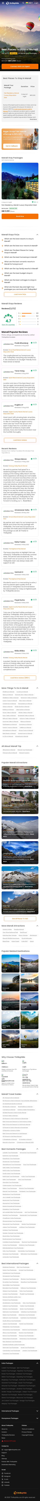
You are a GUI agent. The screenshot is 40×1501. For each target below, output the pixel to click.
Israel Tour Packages (27, 1347)
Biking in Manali (25, 721)
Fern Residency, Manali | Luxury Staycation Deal (11, 95)
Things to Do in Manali (10, 753)
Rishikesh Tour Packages (27, 1191)
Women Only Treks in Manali (24, 695)
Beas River (6, 941)
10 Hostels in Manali (25, 1139)
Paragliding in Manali (25, 703)
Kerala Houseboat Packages (12, 1206)
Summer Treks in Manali (10, 721)
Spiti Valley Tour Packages (11, 1167)
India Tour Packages (28, 1176)
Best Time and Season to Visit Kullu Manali (16, 1124)
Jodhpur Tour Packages (27, 1227)
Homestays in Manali (9, 730)
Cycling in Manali (22, 692)
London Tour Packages (10, 1294)
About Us (4, 1429)
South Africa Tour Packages (12, 1321)
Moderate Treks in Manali (26, 715)
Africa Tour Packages (10, 1333)
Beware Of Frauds (10, 1441)
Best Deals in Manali (9, 733)
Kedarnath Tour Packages (28, 1215)
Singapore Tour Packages (11, 1276)
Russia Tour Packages (26, 1333)
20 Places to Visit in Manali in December (15, 1118)
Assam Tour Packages (25, 1383)
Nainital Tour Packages (10, 1215)
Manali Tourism (24, 753)
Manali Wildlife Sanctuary (11, 938)
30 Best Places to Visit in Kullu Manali (14, 1112)
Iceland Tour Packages (10, 1306)
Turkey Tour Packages (27, 1306)
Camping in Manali (25, 724)
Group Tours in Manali (26, 730)
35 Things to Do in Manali (11, 1098)
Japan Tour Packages (10, 1324)
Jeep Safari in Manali (23, 709)
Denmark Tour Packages (11, 1347)
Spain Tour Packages (27, 1309)
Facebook (7, 1473)
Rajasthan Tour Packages (11, 1158)
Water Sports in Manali (22, 706)
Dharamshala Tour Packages (12, 1221)
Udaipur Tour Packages (10, 1230)
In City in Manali (8, 736)
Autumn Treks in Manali (27, 718)
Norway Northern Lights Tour (12, 1297)
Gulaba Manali (19, 929)
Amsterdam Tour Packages (12, 1303)
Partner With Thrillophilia (9, 1461)
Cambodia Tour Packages (11, 1350)
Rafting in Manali (8, 709)
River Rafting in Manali (25, 1107)
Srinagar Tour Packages (10, 1254)
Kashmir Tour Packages (10, 1155)
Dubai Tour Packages (10, 1270)
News (3, 1438)
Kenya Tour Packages (10, 1336)
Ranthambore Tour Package (12, 1239)
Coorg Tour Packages (10, 1245)
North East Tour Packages (11, 1176)
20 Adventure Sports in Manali (12, 1104)
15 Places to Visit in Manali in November (15, 1127)
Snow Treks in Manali (9, 712)
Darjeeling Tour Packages (11, 1209)
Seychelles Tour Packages (11, 1285)
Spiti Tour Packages (23, 1368)
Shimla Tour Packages (26, 1188)
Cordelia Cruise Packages (11, 1242)
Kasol (32, 941)
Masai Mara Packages (10, 1338)
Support (4, 1452)
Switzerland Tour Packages (11, 1273)
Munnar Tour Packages (29, 1242)
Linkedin (6, 1482)
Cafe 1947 (24, 941)
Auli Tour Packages (31, 1212)
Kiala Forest (15, 941)
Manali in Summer (9, 1142)
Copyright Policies (27, 1435)
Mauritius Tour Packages (29, 1282)
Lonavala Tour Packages (11, 1257)
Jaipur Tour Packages (10, 1227)
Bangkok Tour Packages (10, 1288)
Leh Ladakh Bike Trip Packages (12, 1212)
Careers (4, 1432)
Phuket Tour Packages (27, 1294)
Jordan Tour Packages (29, 1350)
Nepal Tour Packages (9, 1315)
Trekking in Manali (25, 727)
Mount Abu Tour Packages (11, 1236)
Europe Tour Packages (26, 1270)
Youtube (6, 1485)
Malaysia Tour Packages (27, 1315)
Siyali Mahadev (27, 938)
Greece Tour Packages (10, 1291)
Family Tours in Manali (10, 727)
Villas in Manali (7, 706)
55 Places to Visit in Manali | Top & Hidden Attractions (20, 1101)
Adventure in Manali (21, 736)
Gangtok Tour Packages (10, 1182)
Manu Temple (23, 935)
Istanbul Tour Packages (28, 1312)
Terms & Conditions (28, 1429)
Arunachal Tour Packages (11, 1203)
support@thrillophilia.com (12, 1449)
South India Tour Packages (11, 1173)
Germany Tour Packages (11, 1312)
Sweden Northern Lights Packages (14, 1344)
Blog (3, 1455)
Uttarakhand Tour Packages (12, 1164)
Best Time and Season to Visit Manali (15, 1133)
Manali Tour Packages (25, 750)
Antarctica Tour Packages (28, 1338)
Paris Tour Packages (26, 1291)
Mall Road (23, 932)
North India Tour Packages (11, 1170)
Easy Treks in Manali (9, 715)
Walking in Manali (8, 692)
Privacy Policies (27, 1432)
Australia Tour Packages (28, 1318)
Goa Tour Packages (29, 1164)
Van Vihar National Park (10, 932)
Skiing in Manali (8, 695)
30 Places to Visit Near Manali (12, 1136)
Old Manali (33, 935)
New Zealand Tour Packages (12, 1341)
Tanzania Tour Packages (11, 1353)
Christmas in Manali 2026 (25, 1142)
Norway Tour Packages (10, 1309)
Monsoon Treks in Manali (29, 698)
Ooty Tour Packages (24, 1179)
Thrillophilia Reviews (8, 1435)
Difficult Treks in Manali (10, 718)
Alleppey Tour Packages (9, 1403)
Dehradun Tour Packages (29, 1254)
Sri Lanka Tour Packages (11, 1282)
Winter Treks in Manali (25, 712)
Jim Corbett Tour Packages (11, 1197)
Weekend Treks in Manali (11, 698)
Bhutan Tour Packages (28, 1279)
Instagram (7, 1476)
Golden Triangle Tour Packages (13, 1233)
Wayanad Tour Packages (11, 1224)
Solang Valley (7, 929)
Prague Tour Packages (26, 1336)
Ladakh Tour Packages (10, 1152)
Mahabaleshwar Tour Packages (13, 1248)
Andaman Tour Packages (11, 1161)
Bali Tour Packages (23, 1267)
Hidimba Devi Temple (9, 935)
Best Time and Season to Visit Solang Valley (17, 1121)
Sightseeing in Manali (10, 724)
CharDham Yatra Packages (12, 1218)
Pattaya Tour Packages (28, 1288)
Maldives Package (9, 1267)
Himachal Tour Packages (28, 1152)
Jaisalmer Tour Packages (24, 1388)
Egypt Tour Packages (26, 1324)
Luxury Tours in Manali (10, 701)
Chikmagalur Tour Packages (12, 1185)
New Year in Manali (25, 701)
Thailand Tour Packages (11, 1279)
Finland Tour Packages (10, 1300)
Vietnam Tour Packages (10, 1318)
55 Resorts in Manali (9, 1107)
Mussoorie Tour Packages (11, 1200)
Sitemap (4, 1458)
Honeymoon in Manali (25, 733)
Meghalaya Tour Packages (11, 1194)
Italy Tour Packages (29, 1303)
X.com (6, 1479)
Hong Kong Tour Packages (11, 1330)
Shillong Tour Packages (26, 1245)
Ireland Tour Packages (29, 1330)
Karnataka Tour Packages (26, 1251)
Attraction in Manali (9, 750)
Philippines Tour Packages (11, 1327)
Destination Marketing (8, 1464)
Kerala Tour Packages (29, 1224)
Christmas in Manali (9, 703)
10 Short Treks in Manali (10, 1115)
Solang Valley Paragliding (26, 1110)
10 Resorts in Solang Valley (11, 1130)
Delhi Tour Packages (9, 1179)
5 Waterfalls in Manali (10, 1139)
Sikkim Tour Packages (10, 1188)
